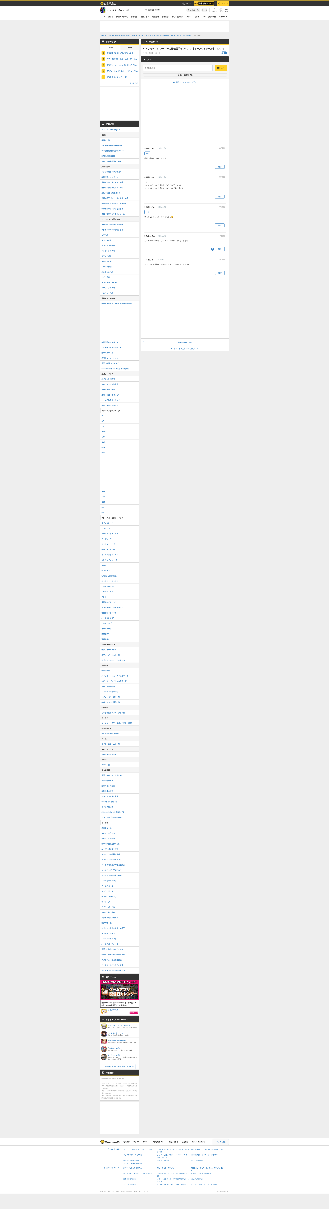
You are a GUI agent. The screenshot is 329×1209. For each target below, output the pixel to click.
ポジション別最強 (108, 379)
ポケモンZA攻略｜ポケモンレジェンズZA (137, 1149)
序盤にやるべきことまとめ (112, 775)
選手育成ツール (107, 352)
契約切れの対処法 (108, 838)
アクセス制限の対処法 (110, 917)
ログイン (224, 3)
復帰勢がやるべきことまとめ (112, 208)
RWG (104, 431)
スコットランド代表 (109, 282)
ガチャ (110, 16)
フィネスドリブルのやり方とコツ (114, 970)
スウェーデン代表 (108, 287)
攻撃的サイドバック (109, 602)
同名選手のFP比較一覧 (110, 733)
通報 (223, 148)
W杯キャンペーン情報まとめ (112, 229)
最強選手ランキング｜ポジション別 (120, 53)
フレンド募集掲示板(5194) (111, 161)
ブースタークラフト (109, 938)
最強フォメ (145, 16)
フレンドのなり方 (108, 833)
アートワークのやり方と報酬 (112, 965)
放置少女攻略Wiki (129, 1179)
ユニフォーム (107, 828)
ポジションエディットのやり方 (113, 660)
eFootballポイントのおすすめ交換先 (115, 368)
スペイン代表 (107, 261)
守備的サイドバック (109, 612)
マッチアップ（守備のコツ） (112, 870)
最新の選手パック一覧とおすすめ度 (115, 198)
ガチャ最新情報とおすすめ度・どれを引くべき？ (123, 59)
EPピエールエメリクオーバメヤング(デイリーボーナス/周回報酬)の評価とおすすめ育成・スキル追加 (123, 71)
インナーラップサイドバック (112, 607)
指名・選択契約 (177, 16)
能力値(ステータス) (109, 896)
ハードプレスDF (108, 618)
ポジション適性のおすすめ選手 (113, 928)
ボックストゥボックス (110, 581)
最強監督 (165, 16)
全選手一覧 (106, 670)
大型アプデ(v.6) (122, 16)
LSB (103, 496)
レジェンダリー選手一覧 (111, 697)
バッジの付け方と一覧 (110, 944)
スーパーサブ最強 (108, 389)
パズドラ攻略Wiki (163, 1160)
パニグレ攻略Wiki (197, 1179)
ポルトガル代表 (107, 272)
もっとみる (134, 83)
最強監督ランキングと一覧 (117, 77)
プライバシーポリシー (141, 1142)
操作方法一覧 (107, 923)
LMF (103, 437)
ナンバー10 (106, 570)
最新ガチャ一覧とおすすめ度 (112, 182)
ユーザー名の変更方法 (110, 849)
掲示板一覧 (106, 140)
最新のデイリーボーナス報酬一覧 (114, 203)
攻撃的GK (105, 634)
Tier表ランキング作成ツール (112, 347)
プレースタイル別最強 (110, 384)
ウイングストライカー (110, 554)
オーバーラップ (107, 628)
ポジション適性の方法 (110, 796)
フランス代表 (107, 256)
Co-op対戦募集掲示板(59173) (113, 150)
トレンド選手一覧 (108, 686)
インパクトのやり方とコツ (112, 859)
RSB (103, 502)
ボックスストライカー (110, 533)
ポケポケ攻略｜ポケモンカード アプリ (204, 1155)
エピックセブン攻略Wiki (165, 1168)
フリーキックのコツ (109, 880)
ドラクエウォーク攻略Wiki (132, 1164)
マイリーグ (106, 901)
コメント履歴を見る (185, 75)
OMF (103, 447)
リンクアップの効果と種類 (112, 817)
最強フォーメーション (110, 358)
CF (103, 415)
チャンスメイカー (108, 549)
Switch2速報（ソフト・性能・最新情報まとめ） (207, 1149)
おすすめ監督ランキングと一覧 (113, 712)
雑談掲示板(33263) (108, 156)
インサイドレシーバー (110, 560)
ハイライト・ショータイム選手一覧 (115, 676)
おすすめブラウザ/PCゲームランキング (120, 1066)
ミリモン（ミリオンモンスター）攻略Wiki (171, 1185)
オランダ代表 (107, 240)
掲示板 (130, 48)
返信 (220, 166)
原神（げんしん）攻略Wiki (132, 1168)
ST (103, 421)
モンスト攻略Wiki (197, 1160)
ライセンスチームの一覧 (111, 744)
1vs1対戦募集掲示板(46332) (112, 145)
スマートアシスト (108, 933)
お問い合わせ (173, 1142)
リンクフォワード (108, 544)
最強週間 (155, 16)
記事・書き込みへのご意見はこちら (187, 348)
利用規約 (126, 1142)
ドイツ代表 (106, 277)
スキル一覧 (106, 764)
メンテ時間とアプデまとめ (112, 171)
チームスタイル (107, 886)
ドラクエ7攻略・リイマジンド (133, 1155)
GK (103, 512)
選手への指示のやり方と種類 (112, 949)
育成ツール (223, 16)
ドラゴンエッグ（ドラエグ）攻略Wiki (204, 1185)
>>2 (147, 153)
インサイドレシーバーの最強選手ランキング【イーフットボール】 (180, 48)
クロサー (105, 565)
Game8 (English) (198, 1142)
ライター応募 (221, 1142)
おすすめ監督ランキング (111, 400)
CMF (103, 452)
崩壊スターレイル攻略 (131, 1160)
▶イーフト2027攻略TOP (111, 129)
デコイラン (106, 528)
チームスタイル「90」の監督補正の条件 (117, 303)
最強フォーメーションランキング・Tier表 (122, 65)
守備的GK (105, 639)
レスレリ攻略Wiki (129, 1185)
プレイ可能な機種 (108, 912)
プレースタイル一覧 (109, 754)
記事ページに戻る (185, 342)
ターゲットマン (107, 539)
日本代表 (105, 235)
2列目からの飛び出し (109, 576)
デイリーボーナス (108, 907)
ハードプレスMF (108, 586)
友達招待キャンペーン (110, 177)
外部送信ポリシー (159, 1142)
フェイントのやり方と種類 (112, 875)
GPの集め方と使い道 (109, 801)
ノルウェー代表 (107, 293)
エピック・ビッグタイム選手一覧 (114, 681)
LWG (103, 426)
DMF (103, 491)
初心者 (196, 16)
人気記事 (110, 48)
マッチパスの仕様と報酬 (111, 854)
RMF (103, 442)
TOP (103, 16)
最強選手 (134, 16)
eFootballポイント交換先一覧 (113, 812)
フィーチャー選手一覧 (110, 691)
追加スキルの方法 (108, 785)
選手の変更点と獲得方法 (111, 843)
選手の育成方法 (107, 780)
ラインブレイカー (108, 523)
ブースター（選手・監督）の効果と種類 (117, 723)
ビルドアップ (107, 623)
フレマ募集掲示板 (209, 16)
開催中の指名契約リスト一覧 (112, 187)
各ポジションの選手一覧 (111, 702)
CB (103, 507)
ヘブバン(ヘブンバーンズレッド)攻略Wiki (137, 1173)
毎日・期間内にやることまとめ (113, 214)
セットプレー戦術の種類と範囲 (113, 954)
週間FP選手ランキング (110, 363)
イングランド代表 (108, 245)
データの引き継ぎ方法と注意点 (113, 864)
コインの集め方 (107, 807)
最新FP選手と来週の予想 (111, 193)
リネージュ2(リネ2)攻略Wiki (201, 1173)
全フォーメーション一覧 (111, 655)
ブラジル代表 (107, 266)
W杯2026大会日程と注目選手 (112, 224)
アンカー (105, 597)
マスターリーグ (107, 891)
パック (188, 16)
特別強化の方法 (107, 791)
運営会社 (185, 1142)
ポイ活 (188, 3)
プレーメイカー (107, 591)
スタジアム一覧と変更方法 (112, 959)
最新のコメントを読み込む (186, 82)
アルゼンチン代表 (108, 250)
